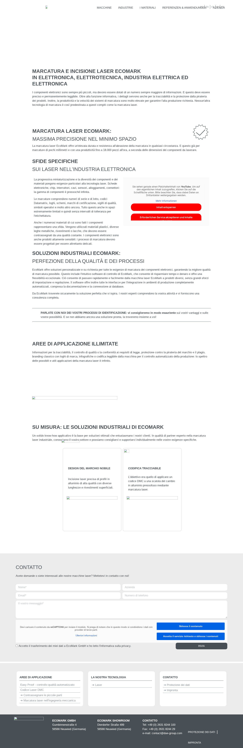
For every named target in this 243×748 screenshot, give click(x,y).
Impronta (194, 742)
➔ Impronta (171, 690)
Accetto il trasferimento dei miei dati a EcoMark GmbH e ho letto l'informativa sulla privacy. (75, 645)
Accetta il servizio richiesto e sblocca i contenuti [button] (190, 636)
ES (212, 7)
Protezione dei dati (201, 732)
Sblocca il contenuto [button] (190, 626)
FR (222, 7)
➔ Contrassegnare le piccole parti (41, 695)
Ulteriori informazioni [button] (86, 635)
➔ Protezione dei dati (177, 685)
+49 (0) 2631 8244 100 (161, 724)
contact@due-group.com (167, 733)
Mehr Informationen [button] (166, 200)
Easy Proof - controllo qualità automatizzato (47, 684)
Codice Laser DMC (32, 689)
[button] (104, 8)
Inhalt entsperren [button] (166, 207)
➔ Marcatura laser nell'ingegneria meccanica (48, 700)
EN (207, 7)
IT (218, 7)
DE (201, 7)
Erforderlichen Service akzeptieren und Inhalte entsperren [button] (166, 219)
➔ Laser (97, 685)
